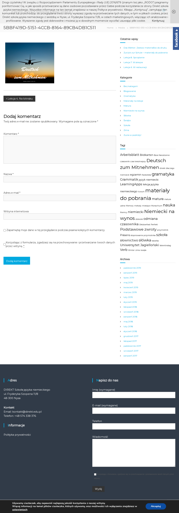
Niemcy (123, 212)
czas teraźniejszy (138, 161)
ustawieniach (19, 509)
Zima (126, 130)
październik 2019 (132, 268)
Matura (127, 105)
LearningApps (131, 184)
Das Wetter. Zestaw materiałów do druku (145, 47)
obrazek (139, 219)
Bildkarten (146, 155)
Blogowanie (130, 91)
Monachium (156, 206)
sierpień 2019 (130, 272)
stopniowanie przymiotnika (143, 235)
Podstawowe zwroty (138, 229)
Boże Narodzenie (162, 155)
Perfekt (154, 224)
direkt (162, 168)
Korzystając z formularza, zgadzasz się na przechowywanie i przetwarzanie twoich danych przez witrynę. (60, 244)
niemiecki (136, 212)
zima (137, 250)
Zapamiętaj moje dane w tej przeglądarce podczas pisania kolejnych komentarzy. (55, 230)
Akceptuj (156, 506)
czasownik (125, 161)
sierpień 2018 (130, 316)
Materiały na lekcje (133, 101)
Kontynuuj (158, 20)
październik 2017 (132, 346)
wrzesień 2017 (131, 350)
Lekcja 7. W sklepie (133, 62)
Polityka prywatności (17, 434)
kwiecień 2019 (131, 287)
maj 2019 (128, 282)
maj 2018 (128, 321)
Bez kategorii (131, 86)
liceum (141, 192)
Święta (127, 120)
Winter (131, 250)
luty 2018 (128, 326)
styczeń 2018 (130, 331)
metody (137, 206)
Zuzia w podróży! (132, 135)
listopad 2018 (130, 307)
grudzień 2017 (131, 336)
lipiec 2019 (129, 277)
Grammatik (129, 179)
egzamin (135, 174)
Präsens (125, 235)
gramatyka (163, 174)
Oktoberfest (144, 224)
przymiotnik (162, 230)
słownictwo (129, 240)
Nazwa (8, 174)
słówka (145, 240)
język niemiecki (148, 179)
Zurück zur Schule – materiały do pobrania (146, 52)
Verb (123, 250)
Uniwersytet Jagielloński (139, 245)
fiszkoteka (146, 175)
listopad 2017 (130, 341)
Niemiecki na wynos (134, 110)
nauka (169, 205)
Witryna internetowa (16, 211)
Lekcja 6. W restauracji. (135, 67)
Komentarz (11, 133)
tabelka (155, 241)
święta (143, 250)
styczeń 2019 (130, 302)
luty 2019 (128, 297)
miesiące (146, 206)
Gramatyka (129, 96)
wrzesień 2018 (131, 311)
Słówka (127, 115)
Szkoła (127, 125)
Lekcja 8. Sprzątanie (134, 57)
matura (158, 199)
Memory (130, 206)
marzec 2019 (130, 292)
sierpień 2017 (130, 355)
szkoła (161, 235)
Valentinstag (165, 245)
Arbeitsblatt (129, 155)
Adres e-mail (11, 192)
